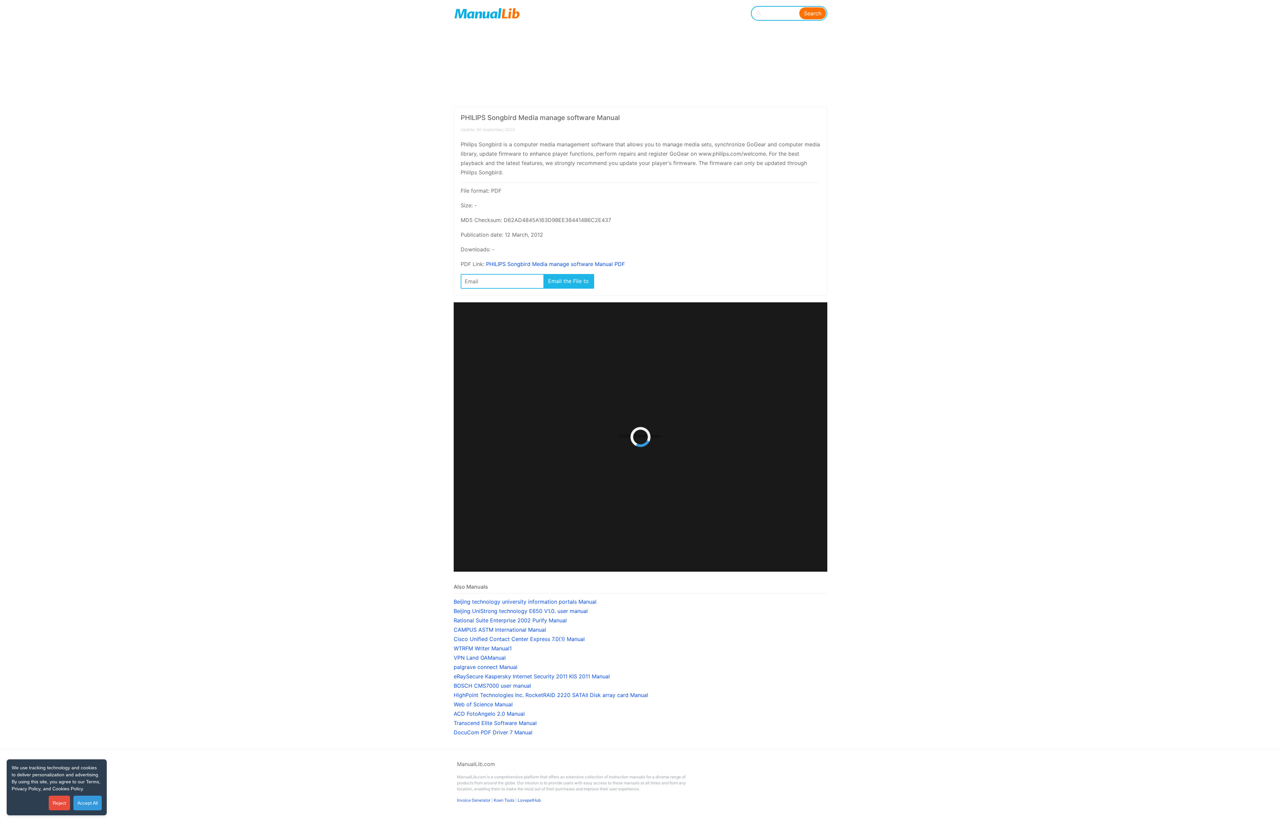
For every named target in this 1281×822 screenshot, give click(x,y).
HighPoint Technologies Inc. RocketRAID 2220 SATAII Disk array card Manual (551, 695)
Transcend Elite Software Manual (495, 723)
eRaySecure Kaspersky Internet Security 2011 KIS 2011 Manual (532, 676)
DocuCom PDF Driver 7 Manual (493, 732)
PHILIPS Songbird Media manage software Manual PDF (555, 264)
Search (812, 13)
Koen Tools (504, 800)
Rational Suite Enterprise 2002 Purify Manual (510, 620)
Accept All (87, 803)
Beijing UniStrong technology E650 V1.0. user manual (521, 611)
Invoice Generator (473, 800)
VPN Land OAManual (480, 657)
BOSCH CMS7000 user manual (492, 685)
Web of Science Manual (483, 704)
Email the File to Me (568, 283)
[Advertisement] (636, 53)
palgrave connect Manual (485, 667)
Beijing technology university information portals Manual (525, 601)
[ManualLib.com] (487, 13)
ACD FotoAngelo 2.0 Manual (489, 713)
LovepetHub (529, 800)
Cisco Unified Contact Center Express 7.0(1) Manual (519, 639)
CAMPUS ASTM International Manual (500, 629)
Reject (59, 803)
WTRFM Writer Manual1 (483, 648)
